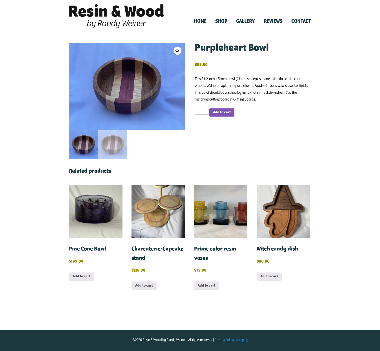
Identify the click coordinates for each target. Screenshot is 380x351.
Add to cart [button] (81, 276)
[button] (177, 51)
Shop (221, 21)
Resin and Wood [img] (116, 16)
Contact (301, 21)
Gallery (245, 21)
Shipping (242, 340)
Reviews (273, 21)
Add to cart (222, 112)
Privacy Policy (224, 340)
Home (200, 21)
